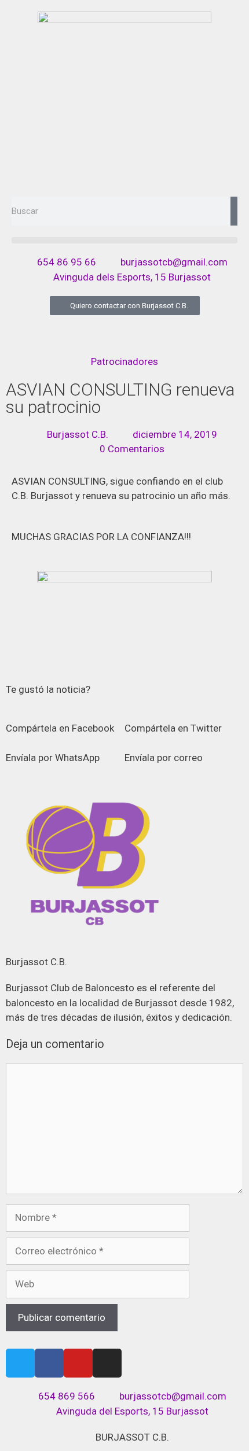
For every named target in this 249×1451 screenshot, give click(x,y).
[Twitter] (20, 1363)
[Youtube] (78, 1363)
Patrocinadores (124, 361)
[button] (124, 240)
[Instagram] (107, 1363)
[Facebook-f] (49, 1363)
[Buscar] (233, 211)
